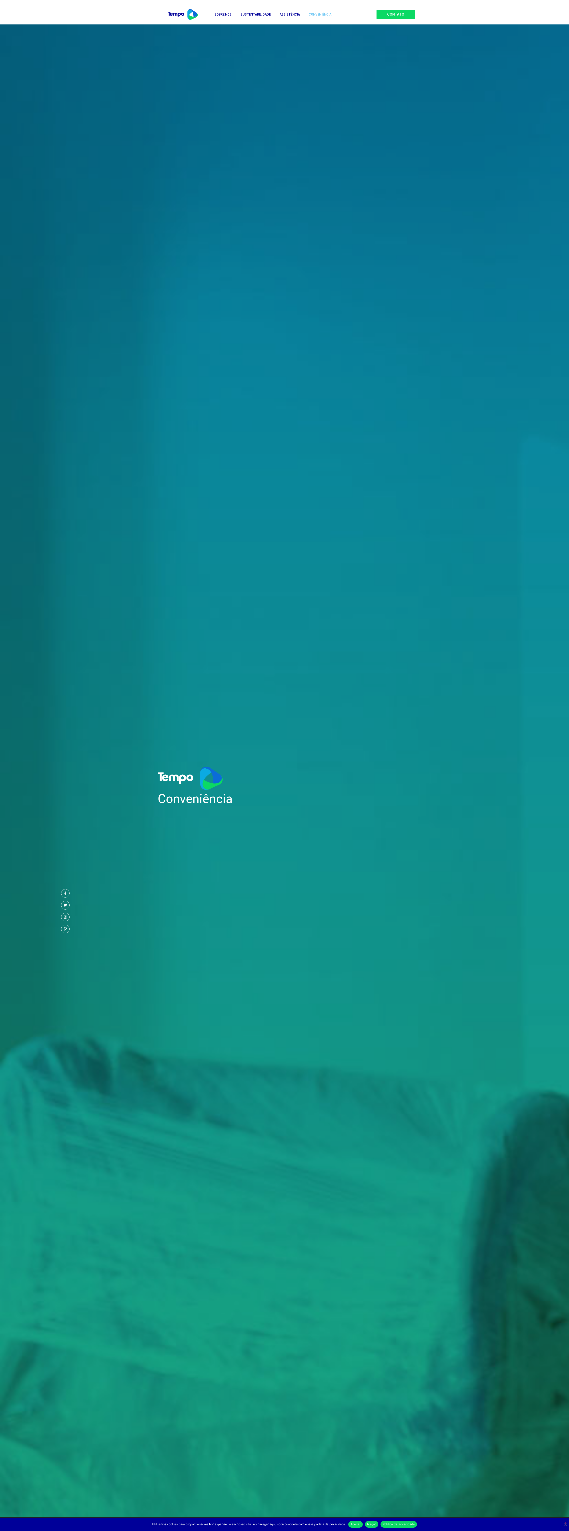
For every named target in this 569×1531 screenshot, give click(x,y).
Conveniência (320, 14)
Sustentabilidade (255, 14)
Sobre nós (223, 14)
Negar (371, 1524)
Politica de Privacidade (399, 1524)
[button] (396, 14)
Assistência (290, 14)
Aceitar (356, 1524)
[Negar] (565, 1523)
